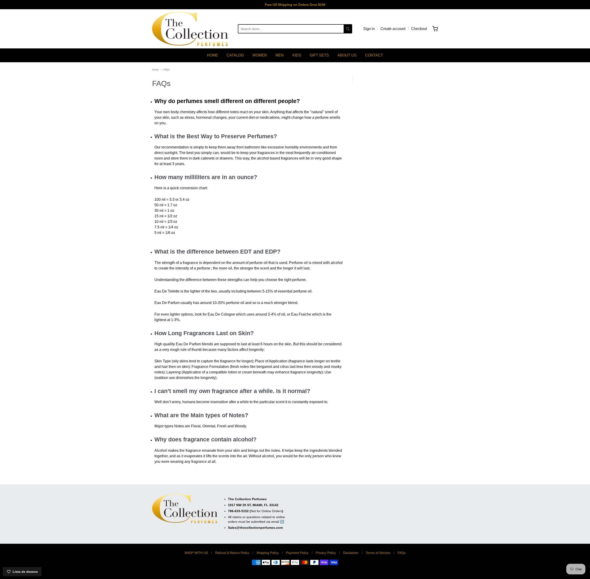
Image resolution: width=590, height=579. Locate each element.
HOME (212, 55)
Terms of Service (378, 553)
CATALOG (235, 55)
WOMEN (259, 55)
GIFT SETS (319, 55)
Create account (393, 29)
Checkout (419, 29)
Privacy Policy (326, 553)
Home (155, 69)
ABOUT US (347, 55)
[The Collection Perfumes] (190, 29)
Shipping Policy (268, 553)
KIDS (296, 55)
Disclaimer (350, 553)
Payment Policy (297, 553)
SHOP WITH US (196, 553)
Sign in (369, 29)
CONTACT (374, 55)
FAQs (166, 69)
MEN (279, 55)
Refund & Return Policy (232, 553)
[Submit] (348, 28)
